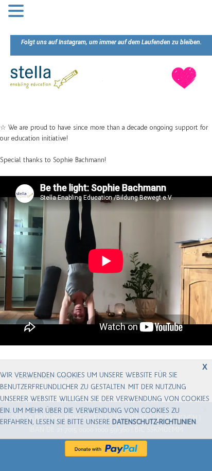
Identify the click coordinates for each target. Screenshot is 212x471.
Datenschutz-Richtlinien (154, 421)
